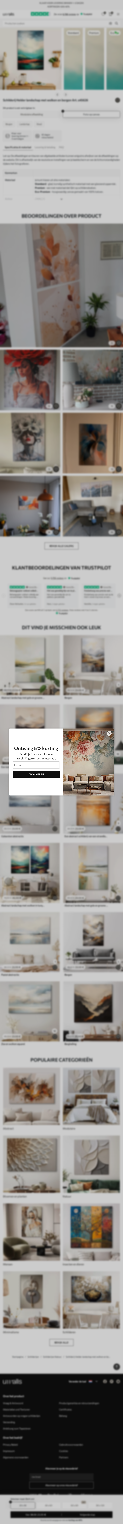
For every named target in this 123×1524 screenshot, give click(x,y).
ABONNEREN (36, 774)
